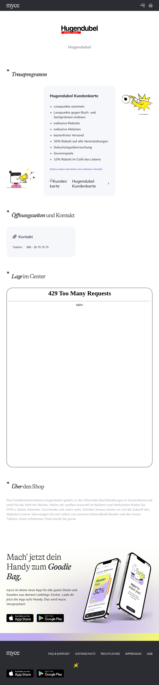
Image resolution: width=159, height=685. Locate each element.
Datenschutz (85, 653)
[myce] (12, 6)
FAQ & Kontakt (59, 653)
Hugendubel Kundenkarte (84, 183)
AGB (150, 653)
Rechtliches (110, 653)
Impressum (133, 653)
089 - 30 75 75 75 (37, 247)
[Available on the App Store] (20, 618)
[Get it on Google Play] (50, 618)
